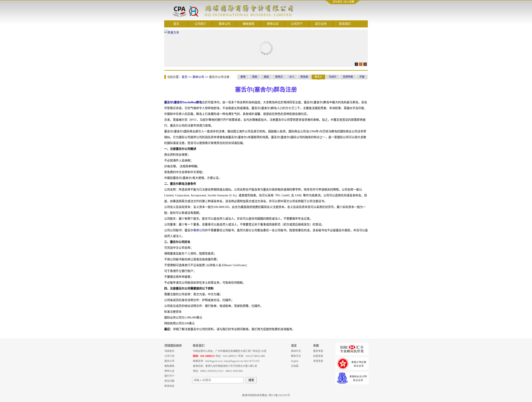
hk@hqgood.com (213, 361)
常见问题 (169, 381)
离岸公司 (224, 23)
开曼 (362, 76)
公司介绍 (169, 356)
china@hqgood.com (233, 361)
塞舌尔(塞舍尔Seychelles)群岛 (183, 102)
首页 (176, 23)
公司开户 (297, 23)
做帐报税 (248, 23)
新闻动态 (169, 386)
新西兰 (279, 76)
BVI (291, 76)
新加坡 (304, 76)
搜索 (251, 380)
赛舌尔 (318, 76)
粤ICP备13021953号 (279, 395)
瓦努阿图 (348, 76)
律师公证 (272, 23)
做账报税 (169, 366)
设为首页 (337, 1)
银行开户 (169, 376)
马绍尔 (332, 76)
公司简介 (200, 23)
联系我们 (345, 23)
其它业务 (321, 23)
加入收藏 (349, 1)
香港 (242, 76)
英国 (254, 76)
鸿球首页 (169, 351)
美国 (266, 76)
